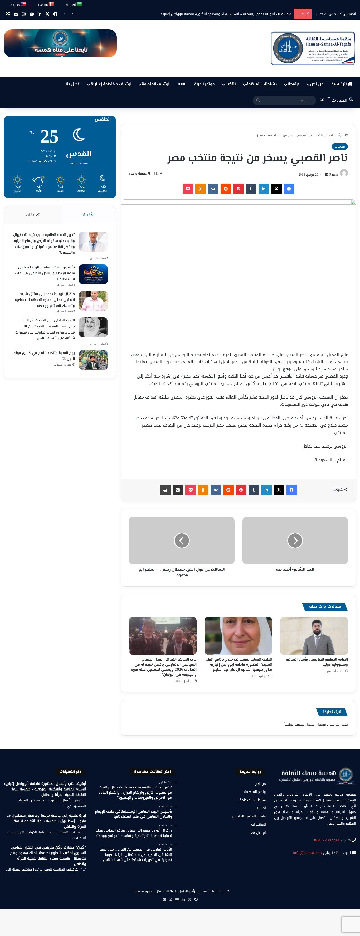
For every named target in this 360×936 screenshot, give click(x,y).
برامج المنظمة (255, 791)
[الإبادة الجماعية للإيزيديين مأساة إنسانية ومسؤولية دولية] (314, 636)
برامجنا (293, 84)
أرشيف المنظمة (155, 84)
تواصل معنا (257, 832)
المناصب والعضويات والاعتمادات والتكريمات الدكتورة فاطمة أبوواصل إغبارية (236, 14)
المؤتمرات (258, 824)
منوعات (323, 135)
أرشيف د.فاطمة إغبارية (111, 84)
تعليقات (33, 214)
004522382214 (326, 840)
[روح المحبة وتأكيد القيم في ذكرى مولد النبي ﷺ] (93, 360)
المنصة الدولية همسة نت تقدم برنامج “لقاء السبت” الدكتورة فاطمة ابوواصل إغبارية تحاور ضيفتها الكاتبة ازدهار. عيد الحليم (239, 665)
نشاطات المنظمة (261, 84)
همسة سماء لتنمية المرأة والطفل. (203, 891)
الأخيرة (88, 214)
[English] (23, 4)
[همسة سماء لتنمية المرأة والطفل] (313, 48)
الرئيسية (339, 84)
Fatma (333, 175)
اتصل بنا (73, 84)
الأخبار (230, 84)
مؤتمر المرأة (204, 84)
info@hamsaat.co (307, 852)
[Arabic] (79, 4)
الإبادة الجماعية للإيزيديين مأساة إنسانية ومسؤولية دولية (317, 662)
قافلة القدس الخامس (249, 816)
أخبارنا (261, 808)
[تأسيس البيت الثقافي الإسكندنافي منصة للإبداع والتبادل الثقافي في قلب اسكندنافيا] (93, 274)
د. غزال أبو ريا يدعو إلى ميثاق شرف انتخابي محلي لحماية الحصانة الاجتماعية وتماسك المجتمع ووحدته (45, 300)
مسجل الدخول (315, 724)
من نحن (317, 84)
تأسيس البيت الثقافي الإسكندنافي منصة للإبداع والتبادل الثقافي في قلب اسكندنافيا (45, 273)
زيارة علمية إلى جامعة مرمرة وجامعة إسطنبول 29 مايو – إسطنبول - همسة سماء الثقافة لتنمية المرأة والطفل (46, 821)
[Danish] (51, 4)
